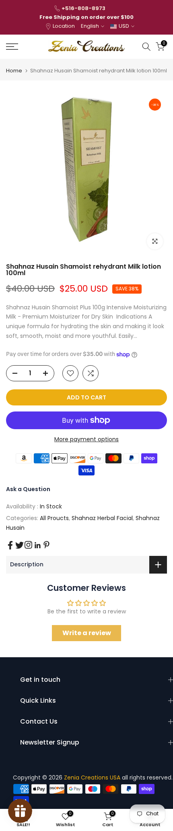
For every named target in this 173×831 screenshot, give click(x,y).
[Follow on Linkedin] (37, 545)
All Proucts (54, 518)
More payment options (86, 439)
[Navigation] (24, 46)
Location (64, 26)
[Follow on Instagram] (28, 545)
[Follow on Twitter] (19, 545)
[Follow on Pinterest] (46, 545)
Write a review (86, 633)
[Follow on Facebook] (10, 545)
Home (14, 70)
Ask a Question (28, 489)
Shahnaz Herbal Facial (102, 518)
